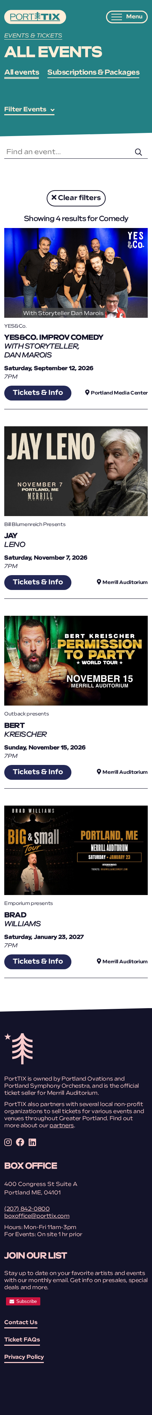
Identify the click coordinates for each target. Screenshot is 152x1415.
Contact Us (20, 1323)
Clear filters (79, 198)
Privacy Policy (24, 1357)
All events (21, 72)
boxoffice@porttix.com (37, 1216)
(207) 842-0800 (26, 1209)
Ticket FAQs (22, 1340)
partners (61, 1126)
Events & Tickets (33, 36)
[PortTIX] (18, 1063)
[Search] (136, 152)
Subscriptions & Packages (93, 72)
